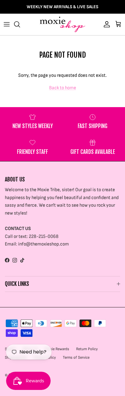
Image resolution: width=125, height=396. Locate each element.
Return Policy (87, 349)
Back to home (62, 88)
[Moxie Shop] (62, 24)
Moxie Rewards (57, 349)
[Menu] (6, 24)
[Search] (20, 24)
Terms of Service (76, 357)
